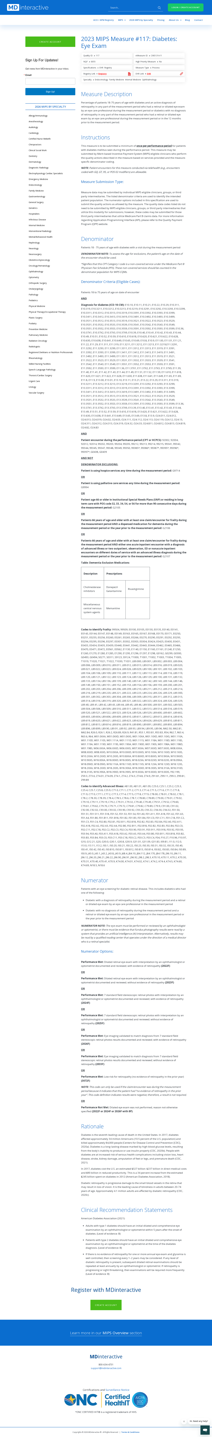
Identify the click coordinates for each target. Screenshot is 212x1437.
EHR (149, 73)
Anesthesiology (36, 121)
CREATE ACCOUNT (50, 41)
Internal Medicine (37, 225)
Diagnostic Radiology (38, 167)
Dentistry (33, 156)
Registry (102, 73)
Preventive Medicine (38, 329)
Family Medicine (36, 190)
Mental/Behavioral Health (40, 236)
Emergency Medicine (38, 179)
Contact (198, 19)
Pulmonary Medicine (38, 335)
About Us (174, 19)
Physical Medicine (37, 306)
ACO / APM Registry (103, 19)
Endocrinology (35, 185)
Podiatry (32, 323)
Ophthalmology (36, 271)
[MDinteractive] (27, 7)
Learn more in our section (106, 1332)
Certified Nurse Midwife (40, 138)
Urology (32, 387)
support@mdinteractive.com (106, 1368)
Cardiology (34, 133)
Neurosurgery (35, 254)
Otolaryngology (36, 288)
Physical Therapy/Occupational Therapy (47, 312)
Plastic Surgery (35, 317)
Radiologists (34, 346)
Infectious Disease (37, 219)
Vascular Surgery (36, 392)
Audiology (33, 127)
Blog (187, 19)
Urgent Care (34, 381)
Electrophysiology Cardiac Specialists (46, 173)
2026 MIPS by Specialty (141, 19)
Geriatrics (33, 208)
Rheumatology (35, 358)
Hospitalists (34, 213)
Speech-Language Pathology (42, 369)
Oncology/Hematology (39, 265)
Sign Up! (50, 91)
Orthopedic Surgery (38, 283)
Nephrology (34, 242)
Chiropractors (35, 144)
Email (28, 75)
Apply (159, 7)
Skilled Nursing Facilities (40, 363)
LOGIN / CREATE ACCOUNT (186, 7)
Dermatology (35, 161)
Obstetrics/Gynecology (39, 260)
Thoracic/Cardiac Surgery (40, 375)
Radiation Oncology (38, 340)
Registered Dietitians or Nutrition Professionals (51, 352)
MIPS (120, 19)
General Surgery (36, 202)
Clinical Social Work (38, 150)
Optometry (34, 277)
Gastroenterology (37, 196)
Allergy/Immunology (38, 115)
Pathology (33, 294)
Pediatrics (33, 300)
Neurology (34, 248)
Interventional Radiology (40, 231)
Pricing (161, 19)
